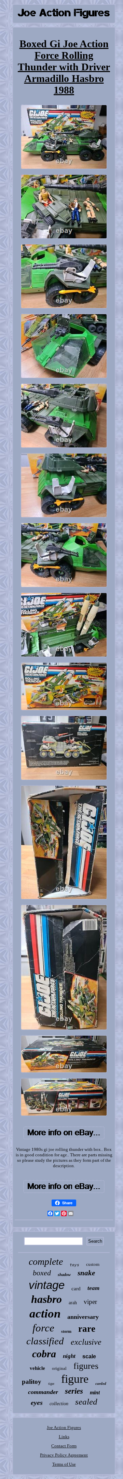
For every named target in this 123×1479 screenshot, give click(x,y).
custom (92, 1264)
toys (74, 1265)
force (43, 1328)
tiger (51, 1384)
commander (43, 1392)
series (74, 1391)
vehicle (37, 1368)
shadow (64, 1274)
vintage (47, 1285)
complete (46, 1261)
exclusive (86, 1342)
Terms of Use (64, 1464)
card (76, 1288)
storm (66, 1331)
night (69, 1356)
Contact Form (64, 1445)
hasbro (46, 1299)
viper (90, 1301)
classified (45, 1341)
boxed (42, 1273)
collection (59, 1403)
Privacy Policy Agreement (64, 1455)
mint (95, 1392)
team (93, 1288)
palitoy (31, 1381)
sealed (86, 1401)
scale (89, 1356)
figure (74, 1379)
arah (73, 1302)
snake (86, 1273)
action (44, 1313)
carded (100, 1383)
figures (85, 1366)
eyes (37, 1402)
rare (86, 1329)
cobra (44, 1353)
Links (64, 1436)
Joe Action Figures (64, 1427)
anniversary (83, 1316)
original (59, 1368)
